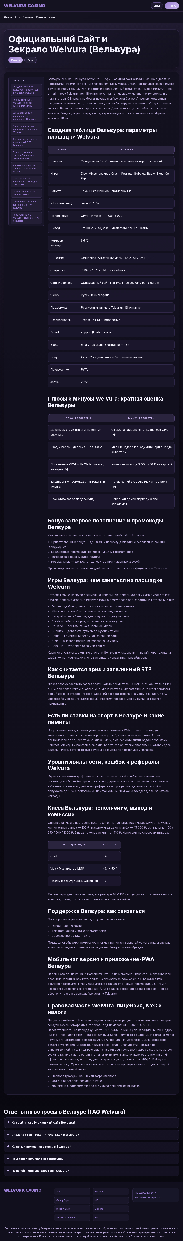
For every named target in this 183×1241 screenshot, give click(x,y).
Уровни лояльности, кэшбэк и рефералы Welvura (24, 168)
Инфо (52, 17)
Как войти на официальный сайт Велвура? (43, 1122)
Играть (172, 5)
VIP (96, 1200)
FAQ (97, 1217)
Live (17, 17)
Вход (157, 5)
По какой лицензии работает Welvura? (40, 1170)
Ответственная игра (68, 1217)
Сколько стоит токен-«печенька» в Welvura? (45, 1134)
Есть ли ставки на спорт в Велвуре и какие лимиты (23, 155)
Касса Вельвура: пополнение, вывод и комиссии (25, 181)
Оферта (99, 1208)
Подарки (28, 17)
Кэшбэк (99, 1191)
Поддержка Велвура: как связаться (25, 193)
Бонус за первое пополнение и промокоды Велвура (24, 115)
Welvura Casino (24, 5)
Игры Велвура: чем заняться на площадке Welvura (25, 128)
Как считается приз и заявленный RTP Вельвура (25, 141)
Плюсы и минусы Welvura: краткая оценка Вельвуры (23, 102)
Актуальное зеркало (148, 1197)
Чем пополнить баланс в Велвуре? (37, 1158)
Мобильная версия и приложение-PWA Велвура (25, 204)
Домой (8, 17)
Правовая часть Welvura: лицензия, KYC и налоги (26, 217)
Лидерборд (62, 1200)
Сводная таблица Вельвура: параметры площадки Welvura (25, 89)
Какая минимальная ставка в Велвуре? (41, 1146)
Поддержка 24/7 (145, 1192)
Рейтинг (41, 17)
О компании (63, 1208)
